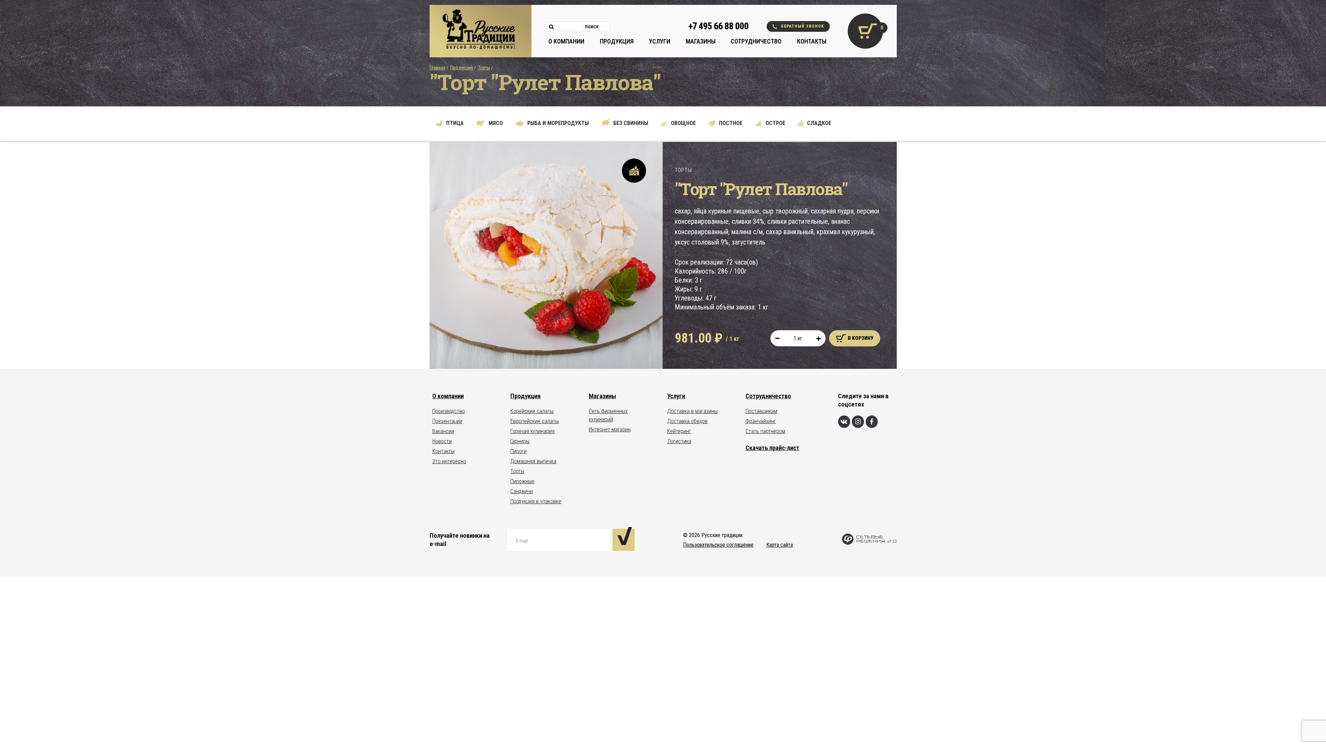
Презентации (447, 421)
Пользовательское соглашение (718, 545)
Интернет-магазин (610, 429)
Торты (484, 67)
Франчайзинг (761, 421)
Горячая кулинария (532, 431)
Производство (448, 411)
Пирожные (522, 481)
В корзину (860, 338)
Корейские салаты (532, 411)
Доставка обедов (687, 421)
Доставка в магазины (692, 411)
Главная (437, 67)
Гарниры (519, 441)
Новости (442, 441)
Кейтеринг (679, 431)
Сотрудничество (756, 41)
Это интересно (449, 461)
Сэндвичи (521, 491)
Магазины (700, 41)
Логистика (679, 441)
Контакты (811, 41)
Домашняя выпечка (533, 461)
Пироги (518, 451)
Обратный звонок (802, 26)
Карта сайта (779, 545)
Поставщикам (761, 411)
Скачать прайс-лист (772, 448)
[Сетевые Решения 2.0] (869, 543)
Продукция (617, 41)
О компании (566, 41)
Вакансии (443, 431)
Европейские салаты (534, 421)
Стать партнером (765, 431)
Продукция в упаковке (535, 501)
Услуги (659, 41)
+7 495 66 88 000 (719, 26)
